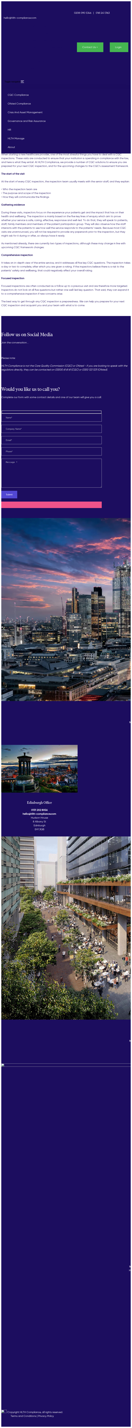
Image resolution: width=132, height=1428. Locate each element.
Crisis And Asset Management (47, 40)
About (34, 68)
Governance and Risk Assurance (49, 47)
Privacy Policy (46, 1416)
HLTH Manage (38, 61)
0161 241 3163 (103, 12)
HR (32, 54)
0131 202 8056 (39, 809)
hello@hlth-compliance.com (20, 17)
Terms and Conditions (23, 1416)
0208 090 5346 (82, 12)
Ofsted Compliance (41, 33)
